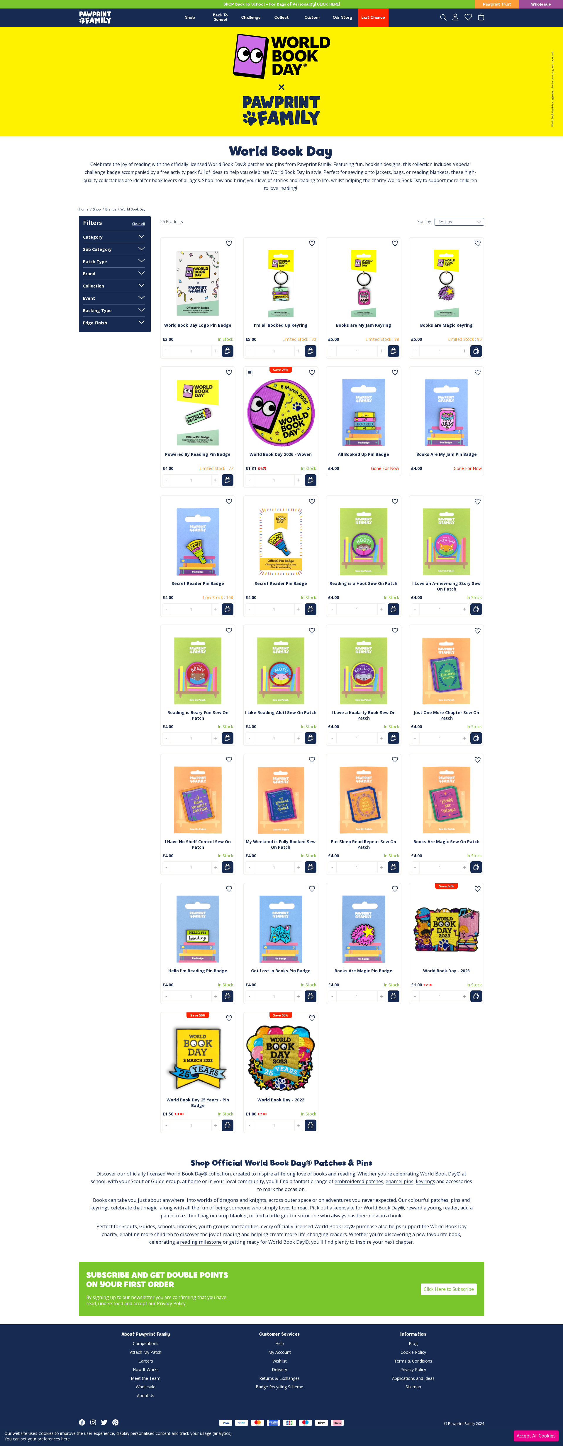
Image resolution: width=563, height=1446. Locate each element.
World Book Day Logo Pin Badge (197, 325)
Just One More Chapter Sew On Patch (446, 715)
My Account (279, 1352)
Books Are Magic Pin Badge (363, 970)
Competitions (145, 1343)
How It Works (146, 1369)
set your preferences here (45, 1439)
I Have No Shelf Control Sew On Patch (198, 844)
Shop (190, 18)
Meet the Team (145, 1378)
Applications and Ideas (413, 1378)
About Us (145, 1395)
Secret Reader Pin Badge (198, 583)
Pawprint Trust (497, 4)
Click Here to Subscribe (449, 1289)
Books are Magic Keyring (446, 325)
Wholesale (541, 4)
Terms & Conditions (413, 1361)
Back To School (220, 17)
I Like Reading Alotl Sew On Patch (280, 712)
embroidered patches (359, 1181)
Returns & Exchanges (279, 1378)
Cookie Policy (413, 1352)
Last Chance (373, 18)
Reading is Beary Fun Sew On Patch (197, 715)
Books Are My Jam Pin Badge (446, 454)
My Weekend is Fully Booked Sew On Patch (281, 844)
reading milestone (201, 1241)
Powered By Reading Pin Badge (197, 454)
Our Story (342, 18)
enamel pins (399, 1181)
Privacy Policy (171, 1303)
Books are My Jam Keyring (363, 325)
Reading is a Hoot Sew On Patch (363, 583)
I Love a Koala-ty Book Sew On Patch (364, 715)
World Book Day (133, 209)
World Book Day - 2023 (446, 970)
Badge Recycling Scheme (279, 1386)
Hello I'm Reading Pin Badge (197, 970)
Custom (312, 18)
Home (84, 209)
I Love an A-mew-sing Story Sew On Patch (446, 586)
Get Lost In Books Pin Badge (281, 970)
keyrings (425, 1181)
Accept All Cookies (536, 1436)
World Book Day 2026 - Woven (281, 454)
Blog (413, 1343)
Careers (145, 1361)
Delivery (279, 1369)
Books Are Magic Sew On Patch (446, 841)
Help (279, 1343)
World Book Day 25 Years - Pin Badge (198, 1102)
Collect (281, 18)
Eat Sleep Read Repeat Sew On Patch (363, 844)
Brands (110, 209)
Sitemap (413, 1386)
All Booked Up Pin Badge (363, 454)
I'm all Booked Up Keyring (281, 325)
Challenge (251, 18)
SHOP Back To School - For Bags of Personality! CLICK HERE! (281, 4)
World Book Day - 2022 (280, 1100)
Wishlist (279, 1361)
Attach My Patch (145, 1352)
